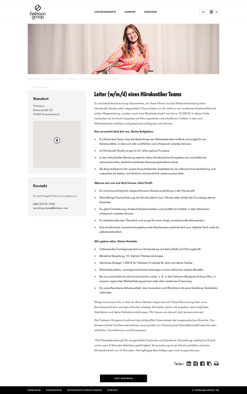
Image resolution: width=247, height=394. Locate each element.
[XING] (195, 363)
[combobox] (209, 12)
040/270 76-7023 (44, 204)
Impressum (34, 390)
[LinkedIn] (189, 363)
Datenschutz (54, 390)
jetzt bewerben (123, 378)
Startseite (34, 79)
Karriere (130, 12)
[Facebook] (202, 363)
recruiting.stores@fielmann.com (50, 208)
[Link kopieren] (209, 363)
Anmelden (150, 12)
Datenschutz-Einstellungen (84, 390)
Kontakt (112, 390)
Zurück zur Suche (40, 87)
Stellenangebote (105, 12)
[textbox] (209, 12)
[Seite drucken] (216, 363)
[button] (57, 140)
